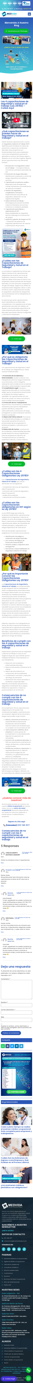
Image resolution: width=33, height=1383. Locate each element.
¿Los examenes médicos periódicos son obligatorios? (14, 1186)
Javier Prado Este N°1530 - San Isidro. (14, 1316)
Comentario (5, 979)
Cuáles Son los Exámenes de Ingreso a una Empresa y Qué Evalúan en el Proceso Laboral (15, 1160)
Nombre (4, 1002)
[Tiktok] (24, 1249)
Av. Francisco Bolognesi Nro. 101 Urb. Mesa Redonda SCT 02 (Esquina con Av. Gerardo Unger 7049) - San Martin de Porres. (16, 1308)
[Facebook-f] (4, 1249)
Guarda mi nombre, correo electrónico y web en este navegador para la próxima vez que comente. (16, 1027)
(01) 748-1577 (23, 825)
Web (2, 1017)
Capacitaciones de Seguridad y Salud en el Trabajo (15, 481)
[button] (29, 14)
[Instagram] (9, 1249)
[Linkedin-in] (19, 1249)
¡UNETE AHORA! (8, 1231)
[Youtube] (14, 1249)
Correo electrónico (8, 1009)
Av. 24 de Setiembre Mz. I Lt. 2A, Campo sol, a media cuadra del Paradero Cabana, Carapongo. (16, 1298)
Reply (2, 862)
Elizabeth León (10, 870)
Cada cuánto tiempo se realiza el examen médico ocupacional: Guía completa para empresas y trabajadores (16, 1130)
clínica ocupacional (14, 806)
